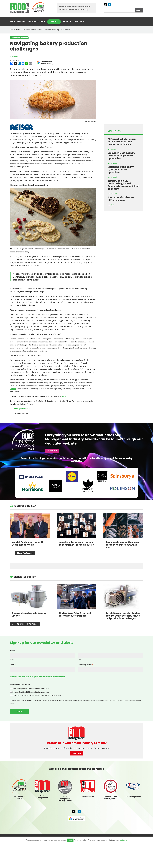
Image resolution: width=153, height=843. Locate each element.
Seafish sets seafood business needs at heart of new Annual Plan (122, 545)
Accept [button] (70, 840)
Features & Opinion (25, 506)
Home (12, 22)
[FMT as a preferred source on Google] (44, 62)
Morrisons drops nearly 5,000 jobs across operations (121, 169)
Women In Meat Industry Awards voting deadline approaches (121, 155)
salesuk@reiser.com (21, 409)
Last (79, 660)
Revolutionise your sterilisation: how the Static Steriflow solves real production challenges (123, 616)
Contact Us (65, 30)
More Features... (25, 553)
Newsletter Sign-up (52, 30)
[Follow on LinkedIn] (109, 4)
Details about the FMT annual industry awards (30, 692)
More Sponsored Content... (25, 624)
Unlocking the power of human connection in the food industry (76, 543)
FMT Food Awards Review (32, 30)
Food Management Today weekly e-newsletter (30, 689)
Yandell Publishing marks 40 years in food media (28, 543)
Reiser (13, 389)
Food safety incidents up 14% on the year (121, 199)
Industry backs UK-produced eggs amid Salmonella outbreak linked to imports (123, 184)
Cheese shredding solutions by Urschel (29, 614)
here (64, 396)
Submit (19, 711)
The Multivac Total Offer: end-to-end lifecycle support (75, 614)
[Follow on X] (105, 4)
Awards (54, 21)
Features (21, 22)
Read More (123, 840)
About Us (67, 22)
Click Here (52, 450)
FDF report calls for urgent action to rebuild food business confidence (122, 142)
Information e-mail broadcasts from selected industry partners (37, 695)
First (12, 660)
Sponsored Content (36, 22)
